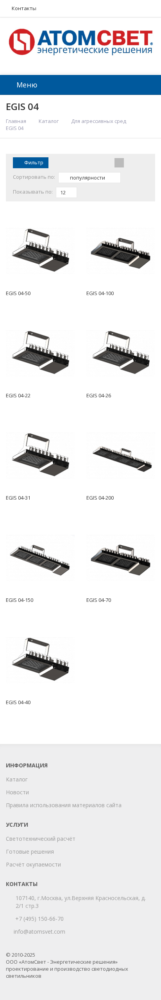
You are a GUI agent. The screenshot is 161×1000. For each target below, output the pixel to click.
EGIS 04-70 (98, 599)
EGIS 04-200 (100, 497)
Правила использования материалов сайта (64, 805)
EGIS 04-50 (18, 293)
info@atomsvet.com (39, 931)
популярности (87, 177)
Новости (17, 792)
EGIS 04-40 (18, 702)
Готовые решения (30, 851)
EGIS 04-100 (100, 293)
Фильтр (33, 162)
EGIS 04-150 (19, 599)
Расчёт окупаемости (33, 864)
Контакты (24, 8)
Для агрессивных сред (98, 121)
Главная (16, 121)
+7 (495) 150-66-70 (39, 918)
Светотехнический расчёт (40, 838)
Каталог (49, 121)
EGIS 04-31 (18, 497)
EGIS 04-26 (98, 395)
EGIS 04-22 (18, 395)
